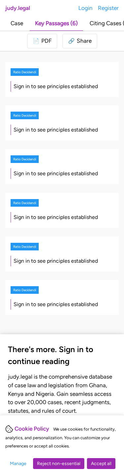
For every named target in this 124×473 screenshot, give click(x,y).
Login (85, 8)
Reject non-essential (58, 463)
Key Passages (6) (56, 23)
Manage (18, 463)
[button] (79, 41)
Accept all (101, 463)
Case (17, 23)
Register (108, 8)
